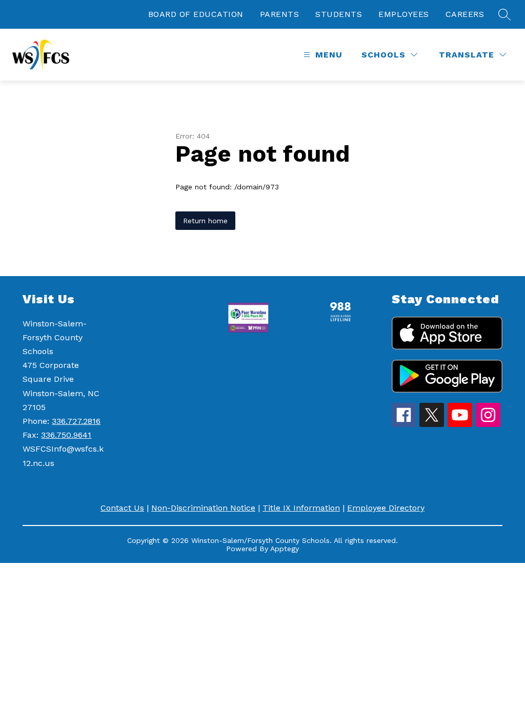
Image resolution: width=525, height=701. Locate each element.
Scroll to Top (479, 675)
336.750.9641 (66, 435)
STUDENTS (338, 14)
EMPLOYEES (403, 14)
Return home (205, 221)
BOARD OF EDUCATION (196, 14)
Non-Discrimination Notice (203, 508)
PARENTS (279, 14)
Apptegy (284, 548)
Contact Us (122, 508)
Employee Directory (386, 508)
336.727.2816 (76, 421)
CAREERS (465, 14)
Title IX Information (301, 508)
